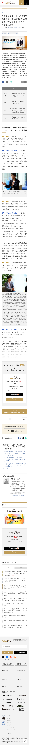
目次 (14, 88)
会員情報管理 (9, 720)
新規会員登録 (15, 395)
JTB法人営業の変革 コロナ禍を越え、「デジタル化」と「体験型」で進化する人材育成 (14, 459)
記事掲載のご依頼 (21, 664)
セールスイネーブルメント (13, 33)
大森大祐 (10, 27)
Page (5, 102)
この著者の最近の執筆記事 (17, 496)
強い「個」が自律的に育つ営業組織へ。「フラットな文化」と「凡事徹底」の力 (15, 626)
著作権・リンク (10, 718)
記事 (18, 680)
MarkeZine (5, 671)
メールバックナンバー (15, 391)
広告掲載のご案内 (7, 664)
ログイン (15, 399)
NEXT (24, 419)
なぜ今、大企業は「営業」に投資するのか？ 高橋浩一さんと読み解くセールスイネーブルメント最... (14, 453)
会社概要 (9, 725)
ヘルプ (8, 715)
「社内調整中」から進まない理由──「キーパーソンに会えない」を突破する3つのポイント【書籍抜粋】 (15, 573)
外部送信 (9, 733)
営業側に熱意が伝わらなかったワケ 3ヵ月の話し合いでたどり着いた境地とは (19, 110)
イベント (19, 686)
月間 (21, 568)
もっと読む (6, 468)
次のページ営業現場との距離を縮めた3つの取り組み (14, 411)
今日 (8, 568)
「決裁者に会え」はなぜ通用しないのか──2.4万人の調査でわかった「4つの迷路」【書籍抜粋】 (15, 580)
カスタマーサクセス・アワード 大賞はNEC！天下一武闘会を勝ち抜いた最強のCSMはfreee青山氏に (15, 593)
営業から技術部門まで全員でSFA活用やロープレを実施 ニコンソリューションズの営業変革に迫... (15, 464)
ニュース (4, 680)
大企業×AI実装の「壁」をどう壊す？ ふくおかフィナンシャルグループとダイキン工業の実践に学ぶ (15, 586)
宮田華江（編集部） (18, 27)
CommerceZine (21, 671)
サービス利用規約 (10, 727)
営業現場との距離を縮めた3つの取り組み (18, 102)
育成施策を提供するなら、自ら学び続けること (18, 118)
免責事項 (9, 722)
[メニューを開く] (2, 2)
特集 (3, 686)
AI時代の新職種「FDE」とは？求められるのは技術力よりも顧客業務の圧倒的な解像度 (15, 599)
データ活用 (4, 33)
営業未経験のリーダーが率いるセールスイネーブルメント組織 (18, 94)
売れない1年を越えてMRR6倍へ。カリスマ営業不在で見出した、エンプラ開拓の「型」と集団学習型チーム (15, 610)
